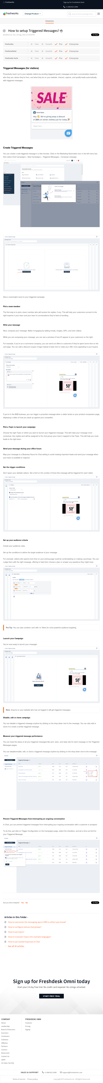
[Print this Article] (61, 31)
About (3, 1023)
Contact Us (5, 1056)
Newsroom (5, 1053)
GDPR (3, 1060)
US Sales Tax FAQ (7, 1063)
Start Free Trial (51, 996)
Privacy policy (32, 1079)
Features (28, 1023)
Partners (4, 1046)
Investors (4, 1033)
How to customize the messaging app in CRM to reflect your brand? (37, 922)
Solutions (49, 21)
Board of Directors (8, 1029)
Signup (27, 1029)
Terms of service (19, 1079)
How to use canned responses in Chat (24, 941)
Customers (5, 1036)
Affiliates (4, 1043)
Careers (4, 1050)
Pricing (27, 1026)
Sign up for (73, 2)
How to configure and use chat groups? (24, 927)
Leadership (5, 1026)
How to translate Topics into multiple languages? (29, 936)
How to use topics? (16, 932)
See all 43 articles (16, 946)
